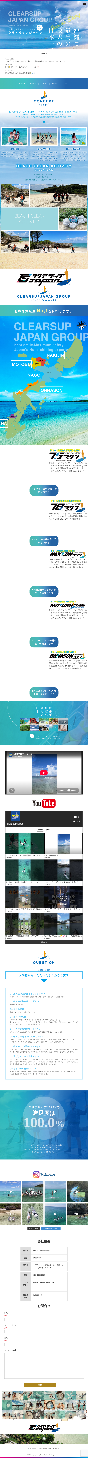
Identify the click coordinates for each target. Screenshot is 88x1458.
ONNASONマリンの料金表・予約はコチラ (44, 692)
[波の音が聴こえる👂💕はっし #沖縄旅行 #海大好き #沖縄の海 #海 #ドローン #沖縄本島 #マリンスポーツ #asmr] (63, 924)
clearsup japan (15, 823)
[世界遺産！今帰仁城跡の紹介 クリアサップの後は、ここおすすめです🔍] (24, 924)
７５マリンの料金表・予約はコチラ (44, 490)
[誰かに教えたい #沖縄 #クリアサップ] (10, 1214)
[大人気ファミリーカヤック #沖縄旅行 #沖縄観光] (10, 1192)
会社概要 (44, 1448)
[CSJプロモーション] (63, 843)
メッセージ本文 (10, 1350)
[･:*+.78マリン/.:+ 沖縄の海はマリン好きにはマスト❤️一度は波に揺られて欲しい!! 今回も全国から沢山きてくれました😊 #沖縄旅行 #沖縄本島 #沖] (24, 897)
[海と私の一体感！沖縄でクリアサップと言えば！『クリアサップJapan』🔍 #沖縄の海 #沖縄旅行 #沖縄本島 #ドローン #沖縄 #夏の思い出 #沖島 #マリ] (24, 870)
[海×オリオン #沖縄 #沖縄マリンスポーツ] (33, 1214)
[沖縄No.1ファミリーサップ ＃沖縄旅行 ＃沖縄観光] (55, 1214)
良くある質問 (54, 1448)
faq (66, 84)
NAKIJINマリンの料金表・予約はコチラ (44, 591)
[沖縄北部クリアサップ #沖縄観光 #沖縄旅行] (55, 1192)
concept (22, 84)
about (33, 84)
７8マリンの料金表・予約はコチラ (44, 541)
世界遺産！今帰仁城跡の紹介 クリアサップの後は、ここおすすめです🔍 (36, 936)
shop (54, 84)
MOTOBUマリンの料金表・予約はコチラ (44, 642)
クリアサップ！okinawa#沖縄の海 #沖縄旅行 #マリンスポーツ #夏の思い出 (38, 855)
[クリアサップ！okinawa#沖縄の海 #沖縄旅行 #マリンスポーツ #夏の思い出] (24, 843)
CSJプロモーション (53, 855)
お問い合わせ (33, 1448)
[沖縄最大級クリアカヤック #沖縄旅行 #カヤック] (33, 1192)
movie (44, 84)
